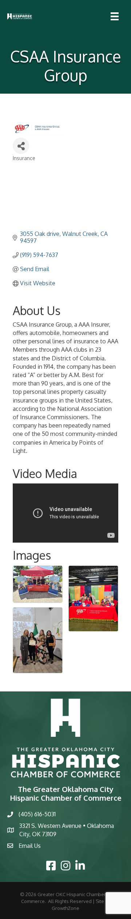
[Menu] (115, 16)
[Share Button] (21, 146)
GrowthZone (65, 908)
